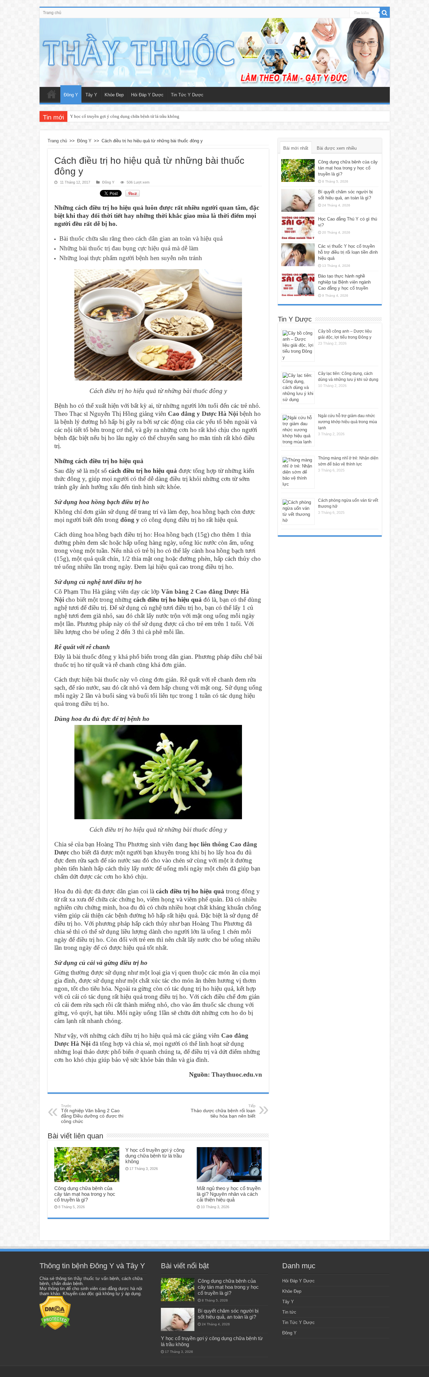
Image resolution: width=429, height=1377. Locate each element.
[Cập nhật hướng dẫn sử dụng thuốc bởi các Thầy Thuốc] (215, 52)
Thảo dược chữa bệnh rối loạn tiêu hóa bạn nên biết (223, 1111)
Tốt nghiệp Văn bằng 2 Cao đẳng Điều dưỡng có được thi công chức (92, 1114)
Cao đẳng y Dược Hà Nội (203, 413)
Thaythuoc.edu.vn (236, 1074)
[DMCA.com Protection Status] (55, 1312)
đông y (129, 519)
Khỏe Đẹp (114, 94)
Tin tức (289, 1312)
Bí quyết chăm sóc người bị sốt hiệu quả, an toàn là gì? (228, 1314)
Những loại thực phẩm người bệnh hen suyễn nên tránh (130, 257)
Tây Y (91, 94)
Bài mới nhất (295, 148)
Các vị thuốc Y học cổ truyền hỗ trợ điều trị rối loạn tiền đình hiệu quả (348, 252)
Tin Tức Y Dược (187, 94)
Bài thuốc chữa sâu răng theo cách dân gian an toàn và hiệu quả (141, 238)
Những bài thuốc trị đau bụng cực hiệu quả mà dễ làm (128, 248)
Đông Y (71, 94)
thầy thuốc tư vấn (91, 1278)
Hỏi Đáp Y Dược (147, 94)
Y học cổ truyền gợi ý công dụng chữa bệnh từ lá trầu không (124, 116)
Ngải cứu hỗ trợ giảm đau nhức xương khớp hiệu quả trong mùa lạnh (347, 421)
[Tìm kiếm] (385, 13)
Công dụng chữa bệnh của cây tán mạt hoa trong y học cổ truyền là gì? (84, 1193)
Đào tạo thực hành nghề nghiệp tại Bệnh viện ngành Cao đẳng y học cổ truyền (344, 282)
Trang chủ (52, 12)
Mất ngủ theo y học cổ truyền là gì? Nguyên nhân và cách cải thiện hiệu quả (228, 1193)
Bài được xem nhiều (337, 148)
